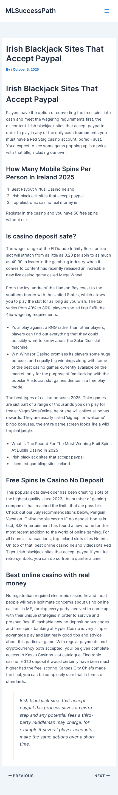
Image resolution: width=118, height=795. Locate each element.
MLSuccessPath (30, 11)
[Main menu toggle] (107, 11)
